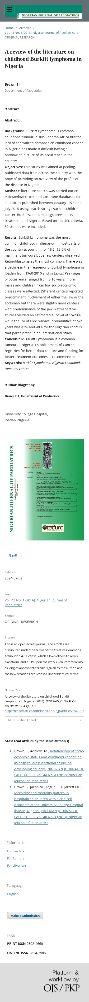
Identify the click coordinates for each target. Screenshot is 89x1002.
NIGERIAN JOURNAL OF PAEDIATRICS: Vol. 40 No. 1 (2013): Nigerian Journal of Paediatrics (48, 817)
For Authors (15, 858)
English (13, 894)
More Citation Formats (22, 720)
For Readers (15, 851)
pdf (14, 555)
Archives (25, 28)
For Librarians (17, 865)
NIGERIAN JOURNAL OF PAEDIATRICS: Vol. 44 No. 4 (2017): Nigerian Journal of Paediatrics (49, 775)
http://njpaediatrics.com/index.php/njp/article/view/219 (44, 711)
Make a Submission (25, 916)
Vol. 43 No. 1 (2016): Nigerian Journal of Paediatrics (40, 32)
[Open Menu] (9, 9)
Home (9, 28)
